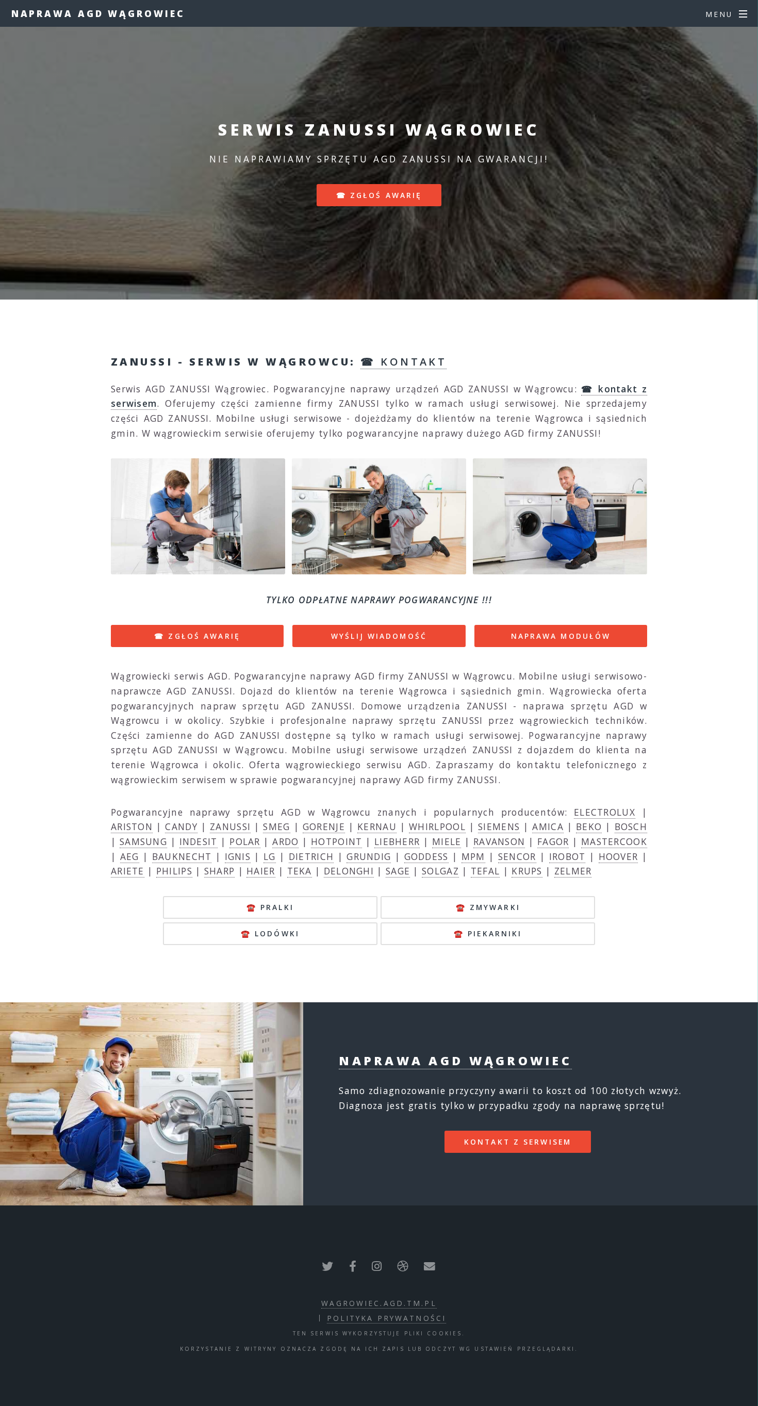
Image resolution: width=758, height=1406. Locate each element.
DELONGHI (349, 871)
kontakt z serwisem (517, 1142)
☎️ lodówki (270, 933)
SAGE (398, 871)
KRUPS (527, 871)
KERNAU (377, 826)
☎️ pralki (270, 907)
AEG (129, 856)
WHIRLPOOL (437, 826)
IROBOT (567, 856)
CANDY (181, 826)
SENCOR (517, 856)
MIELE (447, 841)
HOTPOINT (336, 841)
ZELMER (573, 871)
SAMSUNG (143, 841)
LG (269, 856)
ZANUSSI (230, 826)
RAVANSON (499, 841)
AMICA (548, 826)
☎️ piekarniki (488, 933)
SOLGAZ (440, 871)
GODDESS (426, 856)
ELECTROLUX (604, 812)
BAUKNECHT (182, 856)
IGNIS (238, 856)
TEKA (299, 871)
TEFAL (485, 871)
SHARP (219, 871)
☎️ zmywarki (488, 907)
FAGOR (553, 841)
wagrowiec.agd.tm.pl (378, 1303)
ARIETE (127, 871)
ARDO (285, 841)
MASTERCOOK (614, 841)
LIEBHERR (397, 841)
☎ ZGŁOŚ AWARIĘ (197, 636)
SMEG (276, 826)
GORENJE (324, 826)
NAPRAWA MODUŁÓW (561, 636)
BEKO (589, 826)
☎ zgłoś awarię (379, 195)
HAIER (260, 871)
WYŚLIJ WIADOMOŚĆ (379, 636)
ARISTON (132, 826)
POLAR (244, 841)
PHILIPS (174, 871)
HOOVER (618, 856)
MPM (473, 856)
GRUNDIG (369, 856)
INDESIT (198, 841)
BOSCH (631, 826)
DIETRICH (311, 856)
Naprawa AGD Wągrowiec (98, 13)
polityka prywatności (386, 1318)
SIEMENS (499, 826)
